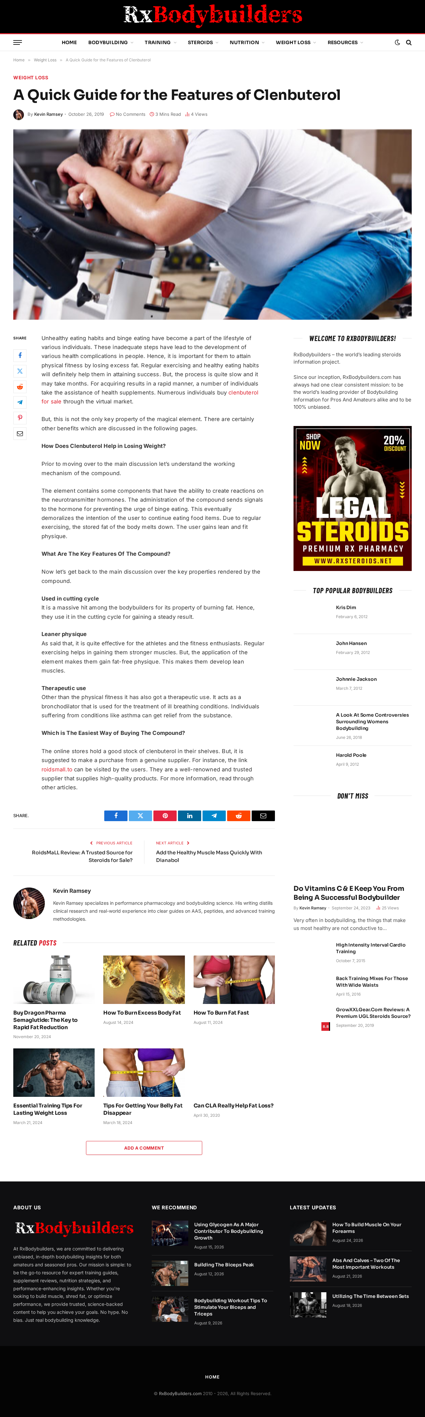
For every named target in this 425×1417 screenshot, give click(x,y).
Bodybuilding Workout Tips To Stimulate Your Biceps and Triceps (230, 1307)
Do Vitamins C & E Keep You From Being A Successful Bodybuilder (349, 893)
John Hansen (351, 643)
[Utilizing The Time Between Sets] (308, 1304)
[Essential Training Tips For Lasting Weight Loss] (54, 1072)
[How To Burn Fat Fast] (234, 980)
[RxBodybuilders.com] (212, 16)
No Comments (130, 114)
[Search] (408, 42)
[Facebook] (20, 355)
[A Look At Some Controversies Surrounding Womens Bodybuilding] (312, 723)
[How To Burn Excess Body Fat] (144, 980)
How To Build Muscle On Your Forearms (366, 1228)
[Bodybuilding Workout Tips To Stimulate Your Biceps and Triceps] (170, 1309)
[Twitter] (20, 371)
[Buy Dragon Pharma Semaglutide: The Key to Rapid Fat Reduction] (54, 980)
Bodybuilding (108, 42)
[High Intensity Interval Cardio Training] (312, 953)
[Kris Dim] (312, 616)
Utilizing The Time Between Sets (370, 1296)
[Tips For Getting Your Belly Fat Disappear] (144, 1072)
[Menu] (17, 42)
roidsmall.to (57, 769)
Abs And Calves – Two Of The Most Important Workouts (366, 1263)
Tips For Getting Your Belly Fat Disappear (142, 1109)
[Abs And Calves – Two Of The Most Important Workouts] (308, 1269)
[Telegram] (20, 402)
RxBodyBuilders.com (180, 1393)
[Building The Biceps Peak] (170, 1273)
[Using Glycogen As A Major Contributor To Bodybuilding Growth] (170, 1233)
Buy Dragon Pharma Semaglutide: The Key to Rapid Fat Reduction (45, 1020)
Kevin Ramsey (48, 114)
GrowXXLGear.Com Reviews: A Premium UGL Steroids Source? (373, 1013)
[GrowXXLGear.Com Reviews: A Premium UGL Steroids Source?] (312, 1018)
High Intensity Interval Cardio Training (371, 948)
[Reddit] (20, 386)
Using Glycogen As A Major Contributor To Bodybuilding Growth (228, 1231)
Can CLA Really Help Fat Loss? (234, 1105)
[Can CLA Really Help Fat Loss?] (234, 1072)
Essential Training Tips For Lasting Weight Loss (47, 1109)
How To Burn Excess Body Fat (142, 1012)
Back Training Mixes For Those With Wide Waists (372, 981)
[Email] (20, 433)
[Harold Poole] (312, 763)
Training (158, 42)
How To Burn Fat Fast (221, 1012)
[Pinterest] (20, 417)
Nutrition (244, 42)
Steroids (200, 42)
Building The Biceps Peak (224, 1265)
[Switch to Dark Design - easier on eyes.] (397, 42)
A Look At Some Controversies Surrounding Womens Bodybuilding (372, 721)
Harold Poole (351, 755)
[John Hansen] (312, 652)
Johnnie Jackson (356, 679)
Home (69, 42)
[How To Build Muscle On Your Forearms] (308, 1233)
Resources (343, 42)
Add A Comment (144, 1148)
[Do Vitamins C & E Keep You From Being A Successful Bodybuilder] (353, 844)
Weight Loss (293, 42)
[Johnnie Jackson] (312, 687)
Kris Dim (346, 607)
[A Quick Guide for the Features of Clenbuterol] (212, 224)
